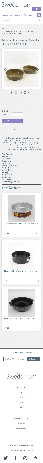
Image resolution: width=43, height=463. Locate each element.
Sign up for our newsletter (21, 352)
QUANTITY (6, 114)
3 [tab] (20, 92)
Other (4, 29)
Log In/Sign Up (21, 387)
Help (21, 402)
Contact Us (21, 407)
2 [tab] (16, 92)
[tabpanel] (21, 69)
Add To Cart (12, 120)
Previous (5, 69)
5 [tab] (29, 92)
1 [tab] (11, 92)
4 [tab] (25, 92)
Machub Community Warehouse (12, 129)
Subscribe (33, 359)
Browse (6, 21)
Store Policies (21, 397)
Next (38, 69)
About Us (21, 392)
